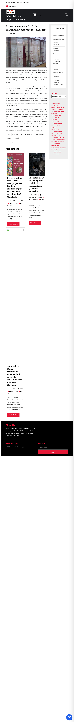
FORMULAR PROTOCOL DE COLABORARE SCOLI (58, 105)
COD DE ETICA (57, 121)
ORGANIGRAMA (58, 109)
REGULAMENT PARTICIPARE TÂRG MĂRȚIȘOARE (57, 134)
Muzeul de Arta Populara (35, 197)
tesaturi (17, 138)
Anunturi (56, 76)
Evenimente (56, 32)
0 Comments (14, 203)
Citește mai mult (14, 224)
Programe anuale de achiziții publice (58, 82)
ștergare (9, 138)
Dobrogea (15, 134)
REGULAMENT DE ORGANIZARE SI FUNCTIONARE (57, 113)
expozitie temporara (26, 134)
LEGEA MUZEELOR (59, 138)
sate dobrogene (40, 134)
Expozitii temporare (58, 39)
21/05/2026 (34, 195)
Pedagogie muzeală (58, 35)
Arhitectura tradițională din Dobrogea (57, 61)
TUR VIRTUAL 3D (58, 28)
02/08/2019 (13, 388)
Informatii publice (58, 72)
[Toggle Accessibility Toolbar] (69, 717)
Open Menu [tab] (39, 15)
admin (21, 200)
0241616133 (12, 6)
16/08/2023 (13, 200)
